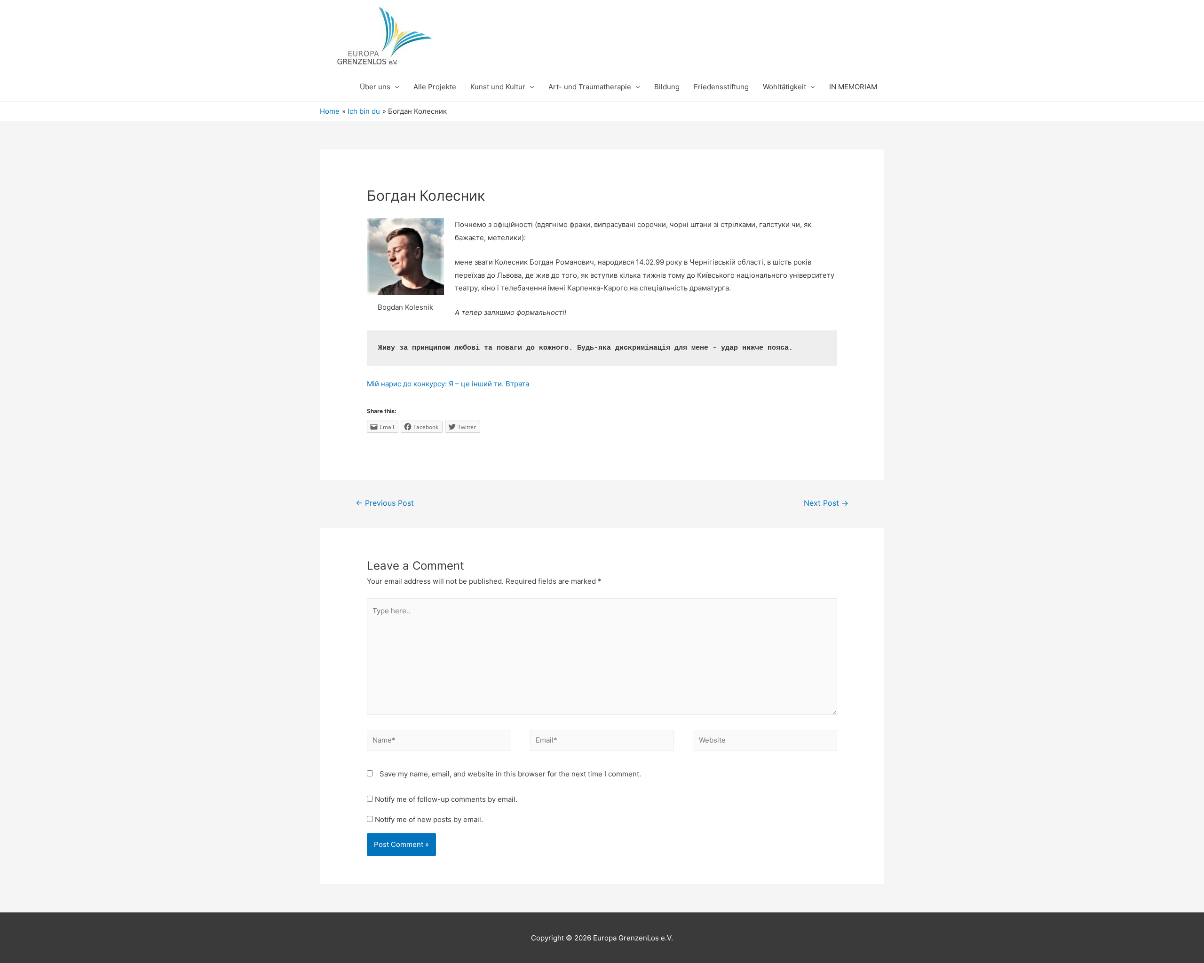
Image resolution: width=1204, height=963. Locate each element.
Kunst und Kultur (497, 86)
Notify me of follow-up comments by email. (446, 799)
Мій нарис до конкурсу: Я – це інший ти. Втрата (448, 383)
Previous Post (385, 503)
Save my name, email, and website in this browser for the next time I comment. (510, 773)
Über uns (375, 86)
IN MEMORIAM (853, 86)
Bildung (667, 86)
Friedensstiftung (721, 86)
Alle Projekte (434, 86)
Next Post (826, 503)
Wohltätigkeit (784, 86)
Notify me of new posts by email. (429, 819)
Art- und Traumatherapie (589, 86)
